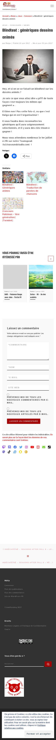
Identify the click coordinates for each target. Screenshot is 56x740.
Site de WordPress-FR (14, 596)
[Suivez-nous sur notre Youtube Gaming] (32, 447)
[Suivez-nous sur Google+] (26, 451)
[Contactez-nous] (43, 447)
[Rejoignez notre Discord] (9, 447)
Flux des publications (14, 589)
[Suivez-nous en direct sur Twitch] (3, 447)
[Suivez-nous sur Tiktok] (9, 451)
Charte (7, 629)
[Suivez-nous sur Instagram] (26, 447)
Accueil (5, 16)
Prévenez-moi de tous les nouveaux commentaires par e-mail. (28, 400)
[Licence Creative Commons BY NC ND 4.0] (26, 641)
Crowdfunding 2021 (13, 607)
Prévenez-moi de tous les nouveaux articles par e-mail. (27, 412)
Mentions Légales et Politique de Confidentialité (25, 626)
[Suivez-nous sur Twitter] (20, 447)
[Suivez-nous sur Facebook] (15, 447)
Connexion (9, 585)
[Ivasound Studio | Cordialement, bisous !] (9, 4)
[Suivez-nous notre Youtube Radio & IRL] (38, 447)
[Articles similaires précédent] (45, 258)
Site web (14, 388)
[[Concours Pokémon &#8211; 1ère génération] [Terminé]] (12, 204)
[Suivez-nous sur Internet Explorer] (14, 451)
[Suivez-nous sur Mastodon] (3, 451)
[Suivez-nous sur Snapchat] (20, 451)
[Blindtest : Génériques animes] (12, 177)
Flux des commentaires (14, 593)
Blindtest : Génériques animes (8, 187)
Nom (11, 367)
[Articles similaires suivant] (51, 258)
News (13, 16)
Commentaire (17, 345)
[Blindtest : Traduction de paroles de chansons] (36, 177)
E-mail (13, 377)
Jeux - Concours (25, 16)
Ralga (8, 43)
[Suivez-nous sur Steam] (49, 447)
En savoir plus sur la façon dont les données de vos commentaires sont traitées (27, 437)
